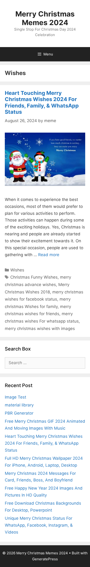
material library (19, 405)
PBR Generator (19, 413)
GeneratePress (45, 559)
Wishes (17, 270)
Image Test (15, 397)
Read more (48, 254)
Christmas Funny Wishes (34, 277)
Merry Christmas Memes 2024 (45, 18)
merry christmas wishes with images (40, 328)
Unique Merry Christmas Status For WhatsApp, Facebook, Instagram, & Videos (39, 525)
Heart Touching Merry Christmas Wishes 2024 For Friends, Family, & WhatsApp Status (42, 102)
